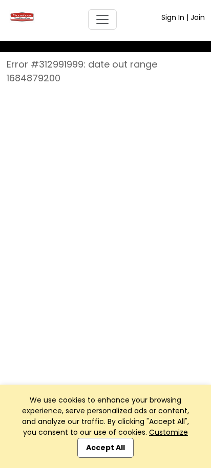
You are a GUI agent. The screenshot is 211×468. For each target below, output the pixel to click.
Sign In (172, 17)
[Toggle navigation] (102, 19)
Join (198, 17)
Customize (168, 432)
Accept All (105, 447)
